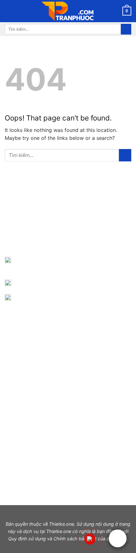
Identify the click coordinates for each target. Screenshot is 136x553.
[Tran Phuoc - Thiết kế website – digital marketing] (68, 11)
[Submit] (126, 29)
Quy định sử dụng (27, 538)
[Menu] (8, 11)
